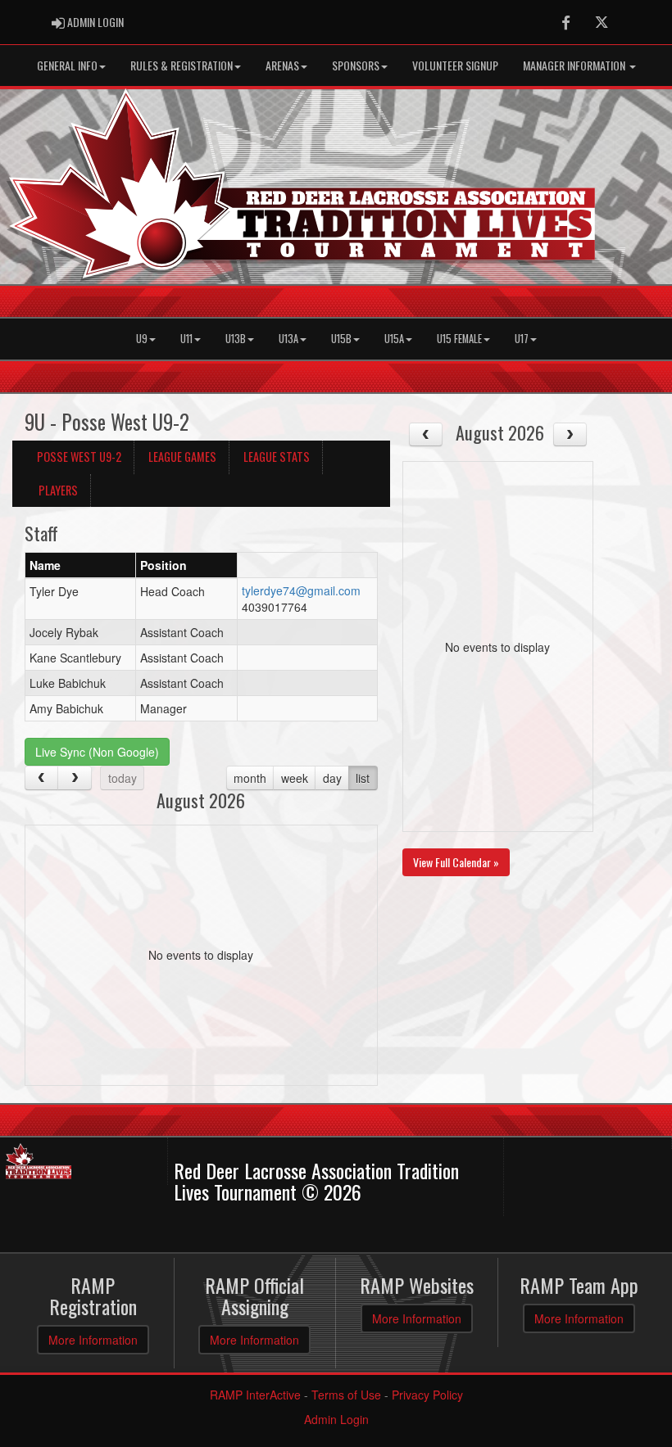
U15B (341, 338)
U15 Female (459, 338)
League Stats (276, 456)
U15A (394, 338)
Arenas (282, 65)
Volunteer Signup (455, 65)
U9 (142, 338)
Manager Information (575, 65)
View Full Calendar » (456, 861)
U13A (288, 338)
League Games (182, 456)
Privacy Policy (427, 1394)
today (122, 778)
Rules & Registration (181, 65)
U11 (186, 338)
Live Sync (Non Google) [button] (97, 752)
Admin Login (336, 1419)
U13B (235, 338)
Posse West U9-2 (79, 456)
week (294, 778)
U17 (522, 338)
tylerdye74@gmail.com (301, 590)
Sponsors (355, 65)
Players (58, 490)
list (363, 778)
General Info (67, 65)
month (250, 778)
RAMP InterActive (255, 1394)
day (332, 778)
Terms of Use (346, 1394)
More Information (93, 1340)
